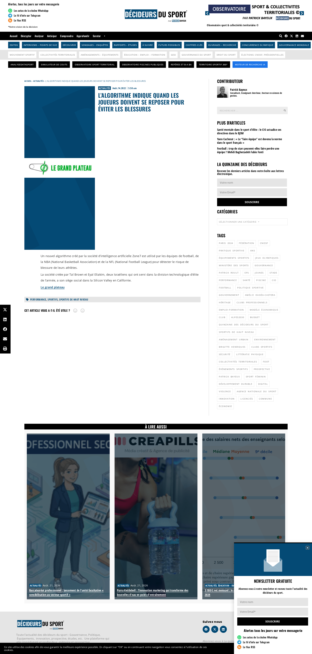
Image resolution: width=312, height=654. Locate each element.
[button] (307, 548)
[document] (156, 327)
